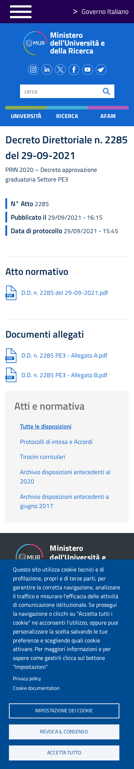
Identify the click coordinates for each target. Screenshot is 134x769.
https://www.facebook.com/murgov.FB (75, 68)
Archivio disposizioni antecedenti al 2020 (65, 476)
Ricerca (67, 116)
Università (26, 116)
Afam (108, 116)
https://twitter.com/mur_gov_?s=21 (61, 68)
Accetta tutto (64, 752)
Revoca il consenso (64, 731)
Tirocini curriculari (42, 456)
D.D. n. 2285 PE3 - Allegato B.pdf (64, 375)
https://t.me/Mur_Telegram (102, 68)
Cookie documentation (36, 688)
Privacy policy (27, 678)
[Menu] (20, 11)
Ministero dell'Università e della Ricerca (77, 43)
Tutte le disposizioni (45, 426)
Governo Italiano (105, 11)
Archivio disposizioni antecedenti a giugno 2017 (64, 501)
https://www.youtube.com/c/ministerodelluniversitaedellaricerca (89, 68)
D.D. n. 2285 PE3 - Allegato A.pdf (64, 355)
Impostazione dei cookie (64, 710)
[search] (106, 91)
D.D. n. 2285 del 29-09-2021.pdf (64, 292)
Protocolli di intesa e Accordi (56, 441)
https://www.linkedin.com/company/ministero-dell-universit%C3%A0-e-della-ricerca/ (48, 68)
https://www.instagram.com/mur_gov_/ (34, 68)
